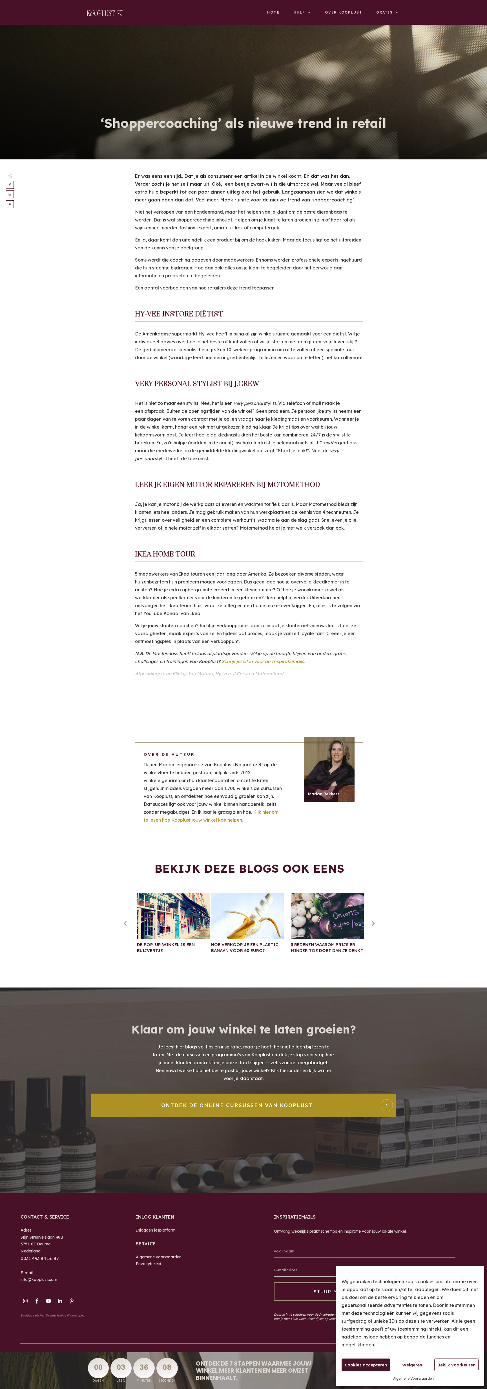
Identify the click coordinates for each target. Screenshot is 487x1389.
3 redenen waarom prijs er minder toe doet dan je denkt (327, 926)
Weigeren (412, 1365)
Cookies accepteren (366, 1365)
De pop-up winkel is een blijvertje (173, 926)
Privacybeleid (148, 1263)
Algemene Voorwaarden (413, 1378)
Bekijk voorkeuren (456, 1365)
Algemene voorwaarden (158, 1256)
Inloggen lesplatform (156, 1230)
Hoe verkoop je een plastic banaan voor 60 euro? (247, 926)
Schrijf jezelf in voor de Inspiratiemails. (264, 661)
